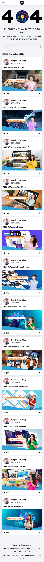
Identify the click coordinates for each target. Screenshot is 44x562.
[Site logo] (22, 2)
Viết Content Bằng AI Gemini (14, 107)
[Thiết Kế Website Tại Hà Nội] (22, 323)
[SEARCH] (39, 46)
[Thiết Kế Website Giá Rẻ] (22, 522)
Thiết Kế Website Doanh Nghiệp (16, 267)
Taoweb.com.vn (17, 555)
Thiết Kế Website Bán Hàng (14, 466)
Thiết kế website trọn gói (13, 67)
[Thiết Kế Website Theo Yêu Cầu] (22, 362)
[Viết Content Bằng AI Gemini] (22, 123)
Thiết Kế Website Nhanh (13, 227)
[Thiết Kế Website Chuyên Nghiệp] (22, 163)
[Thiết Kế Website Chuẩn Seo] (22, 442)
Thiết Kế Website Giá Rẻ (13, 506)
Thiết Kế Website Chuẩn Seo (14, 426)
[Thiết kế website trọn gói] (22, 83)
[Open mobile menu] (41, 3)
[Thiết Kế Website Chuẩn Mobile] (22, 402)
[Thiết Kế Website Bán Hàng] (22, 482)
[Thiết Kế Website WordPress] (22, 203)
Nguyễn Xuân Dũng (18, 61)
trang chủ (31, 36)
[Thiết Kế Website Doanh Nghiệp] (22, 283)
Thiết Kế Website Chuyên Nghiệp (16, 147)
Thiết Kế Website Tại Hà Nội (14, 307)
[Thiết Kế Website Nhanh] (22, 243)
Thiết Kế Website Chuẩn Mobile (16, 387)
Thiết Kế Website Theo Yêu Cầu (16, 347)
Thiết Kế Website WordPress (14, 187)
